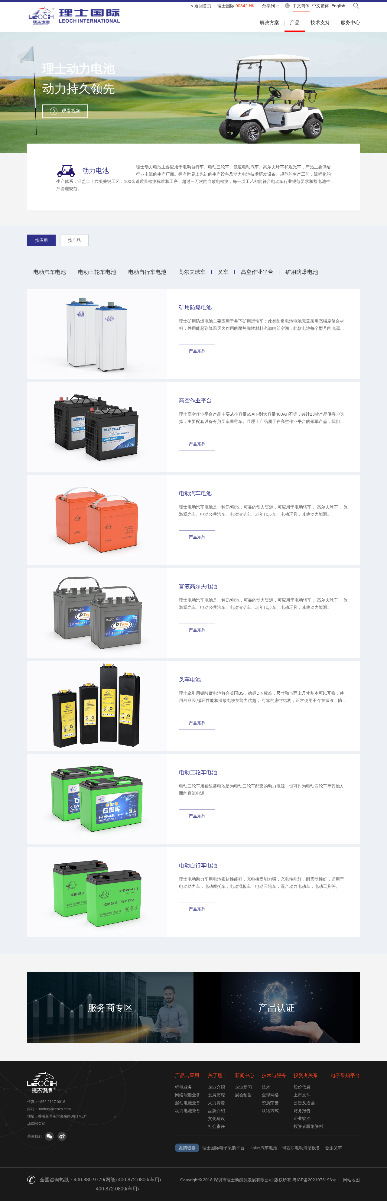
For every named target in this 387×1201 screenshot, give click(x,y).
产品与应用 (187, 1075)
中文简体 (301, 5)
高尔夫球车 (192, 272)
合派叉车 (333, 1147)
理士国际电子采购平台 (223, 1147)
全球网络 (270, 1094)
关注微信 (49, 1136)
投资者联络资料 (308, 1126)
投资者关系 (306, 1075)
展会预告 (243, 1094)
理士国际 (236, 5)
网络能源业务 (187, 1094)
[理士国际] (74, 16)
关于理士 (217, 1075)
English (338, 5)
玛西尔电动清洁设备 (301, 1147)
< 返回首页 (201, 5)
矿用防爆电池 (301, 272)
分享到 (268, 5)
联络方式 (270, 1110)
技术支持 (320, 22)
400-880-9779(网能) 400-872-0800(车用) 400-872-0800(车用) (117, 1184)
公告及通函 (304, 1102)
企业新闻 (243, 1087)
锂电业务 (183, 1087)
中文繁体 (320, 5)
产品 (295, 22)
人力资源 (216, 1102)
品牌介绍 (216, 1110)
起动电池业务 (187, 1102)
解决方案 (269, 22)
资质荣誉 (270, 1102)
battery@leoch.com (55, 1109)
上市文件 (302, 1094)
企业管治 (302, 1118)
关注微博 (62, 1136)
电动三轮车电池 (97, 272)
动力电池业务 (187, 1110)
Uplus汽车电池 (263, 1147)
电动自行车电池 (147, 272)
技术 (266, 1087)
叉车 (223, 272)
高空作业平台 (257, 272)
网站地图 (351, 1179)
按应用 (41, 240)
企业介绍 (216, 1087)
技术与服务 (274, 1075)
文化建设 (216, 1118)
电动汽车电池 (49, 272)
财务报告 (302, 1110)
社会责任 (216, 1126)
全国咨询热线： (57, 1179)
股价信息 (302, 1087)
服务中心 (350, 22)
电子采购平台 (345, 1075)
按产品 (74, 240)
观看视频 (71, 110)
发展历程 (216, 1094)
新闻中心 (244, 1075)
